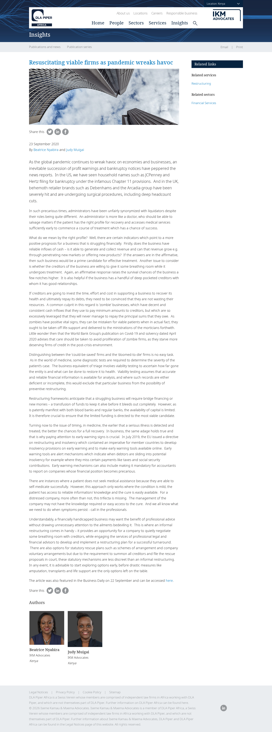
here (169, 580)
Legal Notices (38, 692)
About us (123, 13)
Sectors (136, 23)
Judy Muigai (75, 149)
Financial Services (204, 103)
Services (157, 23)
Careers (156, 13)
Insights (179, 23)
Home (98, 23)
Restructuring (201, 83)
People (116, 23)
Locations (140, 13)
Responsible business (181, 13)
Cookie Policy (92, 692)
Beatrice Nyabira (45, 149)
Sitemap (115, 692)
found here (180, 703)
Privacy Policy (65, 692)
